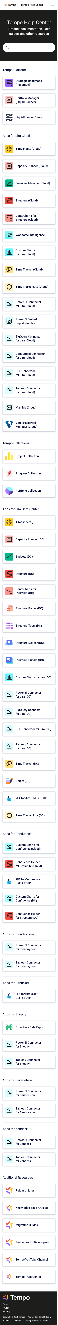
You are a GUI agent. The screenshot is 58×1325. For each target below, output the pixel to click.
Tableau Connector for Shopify (28, 1061)
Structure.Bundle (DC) (30, 660)
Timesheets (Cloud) (28, 148)
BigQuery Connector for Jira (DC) (28, 711)
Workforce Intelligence (30, 235)
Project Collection (27, 456)
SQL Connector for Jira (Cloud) (25, 372)
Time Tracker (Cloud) (29, 269)
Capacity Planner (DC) (30, 539)
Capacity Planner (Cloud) (32, 166)
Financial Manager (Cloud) (33, 183)
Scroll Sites (44, 1317)
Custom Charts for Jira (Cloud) (25, 252)
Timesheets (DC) (27, 522)
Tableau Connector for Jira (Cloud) (28, 390)
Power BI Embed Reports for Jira (26, 321)
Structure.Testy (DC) (29, 625)
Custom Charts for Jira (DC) (33, 677)
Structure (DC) (25, 574)
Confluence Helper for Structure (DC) (28, 915)
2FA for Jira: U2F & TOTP (31, 798)
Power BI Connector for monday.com (28, 947)
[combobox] (29, 47)
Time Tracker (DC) (27, 763)
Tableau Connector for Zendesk (28, 1159)
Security (6, 1311)
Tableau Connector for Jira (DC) (28, 746)
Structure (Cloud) (27, 200)
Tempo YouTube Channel (32, 1259)
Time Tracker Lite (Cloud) (32, 286)
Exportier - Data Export (30, 1027)
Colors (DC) (23, 781)
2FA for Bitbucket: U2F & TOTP (27, 995)
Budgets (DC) (24, 556)
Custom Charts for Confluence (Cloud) (28, 846)
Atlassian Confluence (12, 1320)
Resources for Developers (32, 1242)
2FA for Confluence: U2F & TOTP (28, 881)
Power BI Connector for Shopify (28, 1044)
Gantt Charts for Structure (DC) (26, 591)
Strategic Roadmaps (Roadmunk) (29, 82)
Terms (5, 1304)
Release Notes (25, 1190)
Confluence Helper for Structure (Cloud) (29, 863)
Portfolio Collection (28, 490)
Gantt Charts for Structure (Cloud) (27, 217)
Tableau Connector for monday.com (28, 964)
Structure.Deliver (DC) (30, 643)
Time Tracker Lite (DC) (30, 815)
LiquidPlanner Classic (30, 117)
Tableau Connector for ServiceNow (28, 1110)
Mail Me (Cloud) (26, 407)
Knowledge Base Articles (32, 1207)
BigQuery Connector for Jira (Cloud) (28, 338)
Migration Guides (27, 1225)
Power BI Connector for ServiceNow (28, 1093)
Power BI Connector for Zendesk (28, 1141)
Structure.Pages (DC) (29, 608)
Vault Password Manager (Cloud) (26, 424)
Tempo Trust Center (28, 1276)
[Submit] (7, 47)
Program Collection (28, 473)
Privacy (6, 1308)
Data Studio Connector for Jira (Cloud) (30, 355)
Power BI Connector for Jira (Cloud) (28, 303)
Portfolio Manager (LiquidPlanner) (27, 100)
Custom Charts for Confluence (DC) (27, 898)
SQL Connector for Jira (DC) (33, 729)
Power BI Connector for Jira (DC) (28, 694)
